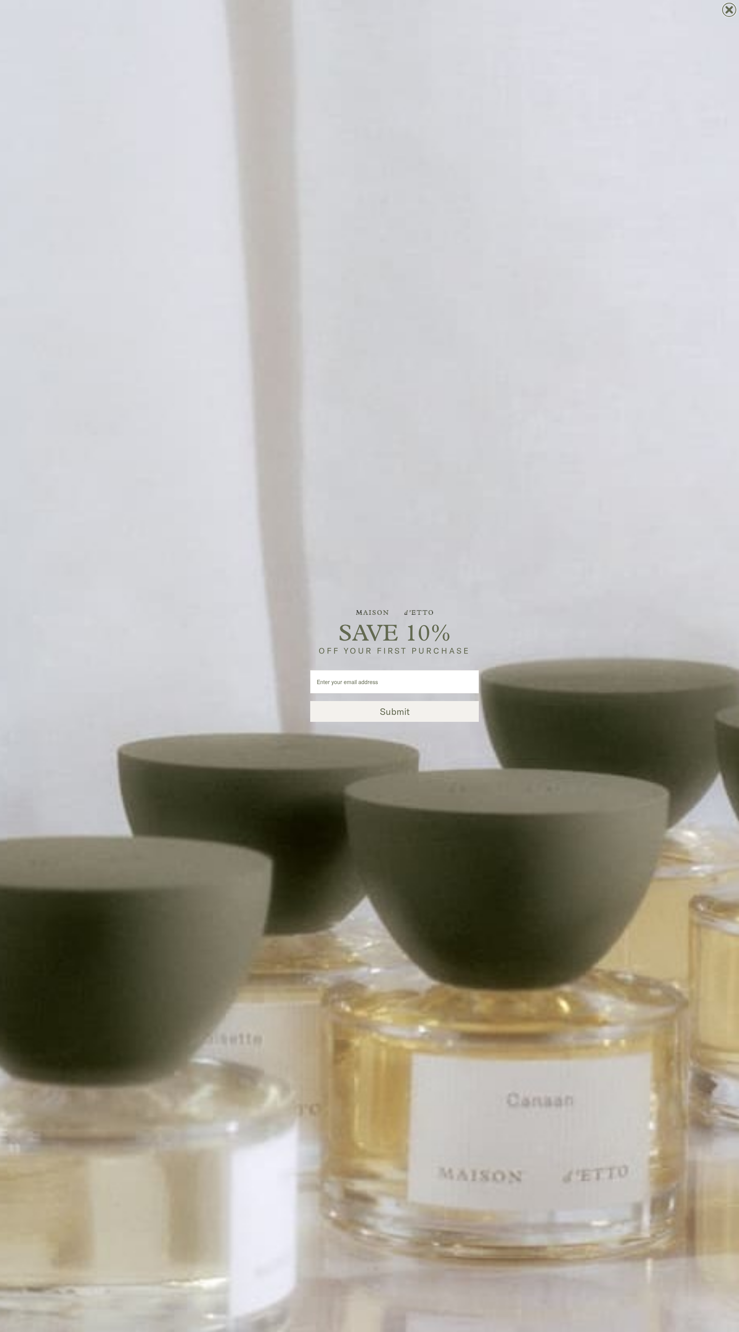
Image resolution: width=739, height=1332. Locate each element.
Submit (395, 711)
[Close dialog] (729, 10)
